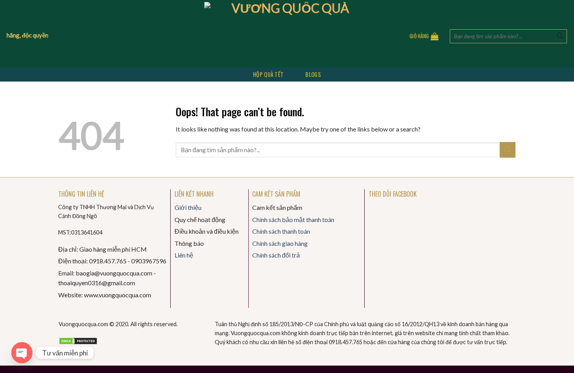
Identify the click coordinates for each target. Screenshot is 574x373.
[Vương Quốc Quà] (287, 33)
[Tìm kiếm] (560, 36)
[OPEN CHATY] (21, 352)
